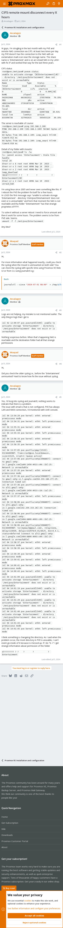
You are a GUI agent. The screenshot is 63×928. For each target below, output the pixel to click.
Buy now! (10, 888)
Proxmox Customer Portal (14, 841)
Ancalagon (8, 21)
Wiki (3, 828)
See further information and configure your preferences (34, 908)
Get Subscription (9, 822)
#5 (60, 397)
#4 (60, 363)
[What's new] (59, 4)
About (4, 847)
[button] (4, 3)
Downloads (7, 834)
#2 (60, 252)
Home (4, 816)
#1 (60, 44)
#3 (60, 310)
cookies (28, 900)
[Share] (56, 44)
